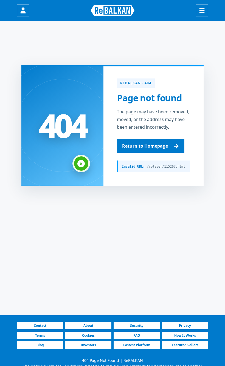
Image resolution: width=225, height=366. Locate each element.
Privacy (185, 325)
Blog (40, 345)
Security (137, 325)
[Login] (23, 10)
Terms (40, 335)
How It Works (185, 335)
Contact (40, 325)
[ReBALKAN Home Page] (112, 10)
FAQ (136, 335)
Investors (88, 345)
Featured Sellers (185, 345)
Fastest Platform (136, 345)
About (88, 325)
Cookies (88, 335)
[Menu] (202, 10)
